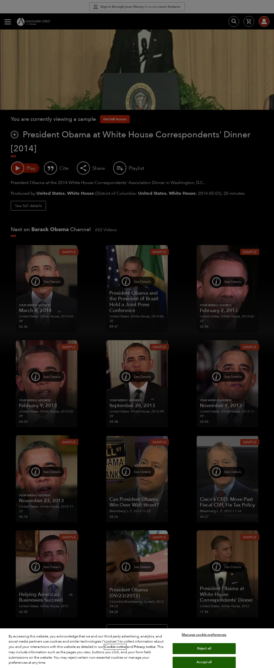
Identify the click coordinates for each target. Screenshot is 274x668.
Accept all (204, 662)
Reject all (204, 648)
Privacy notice (144, 646)
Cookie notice (115, 646)
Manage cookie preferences (204, 634)
